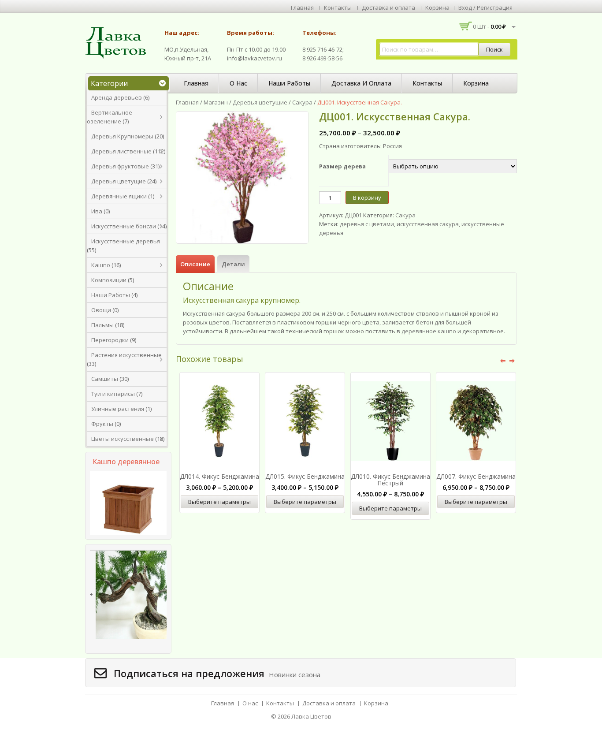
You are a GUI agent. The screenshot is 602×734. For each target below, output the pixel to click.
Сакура (302, 102)
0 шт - (489, 26)
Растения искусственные (126, 355)
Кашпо (100, 265)
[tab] (195, 264)
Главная (302, 7)
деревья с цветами (367, 224)
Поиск (494, 49)
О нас (238, 83)
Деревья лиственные (121, 151)
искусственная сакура (428, 224)
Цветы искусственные (122, 439)
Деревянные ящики (119, 196)
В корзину (367, 197)
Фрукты (102, 424)
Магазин (216, 102)
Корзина (437, 7)
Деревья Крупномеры (122, 136)
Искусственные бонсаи (123, 226)
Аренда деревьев (116, 97)
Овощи (101, 310)
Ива (96, 211)
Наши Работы (110, 295)
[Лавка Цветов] (118, 42)
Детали (233, 264)
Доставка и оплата (388, 7)
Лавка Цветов (311, 716)
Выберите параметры (219, 502)
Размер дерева (342, 166)
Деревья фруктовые (120, 166)
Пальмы (102, 325)
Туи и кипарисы (113, 394)
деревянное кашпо (428, 331)
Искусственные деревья (125, 241)
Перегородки (110, 340)
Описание (195, 264)
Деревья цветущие (118, 181)
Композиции (108, 280)
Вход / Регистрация (485, 7)
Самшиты (104, 379)
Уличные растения (117, 409)
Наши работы (289, 83)
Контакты (338, 7)
